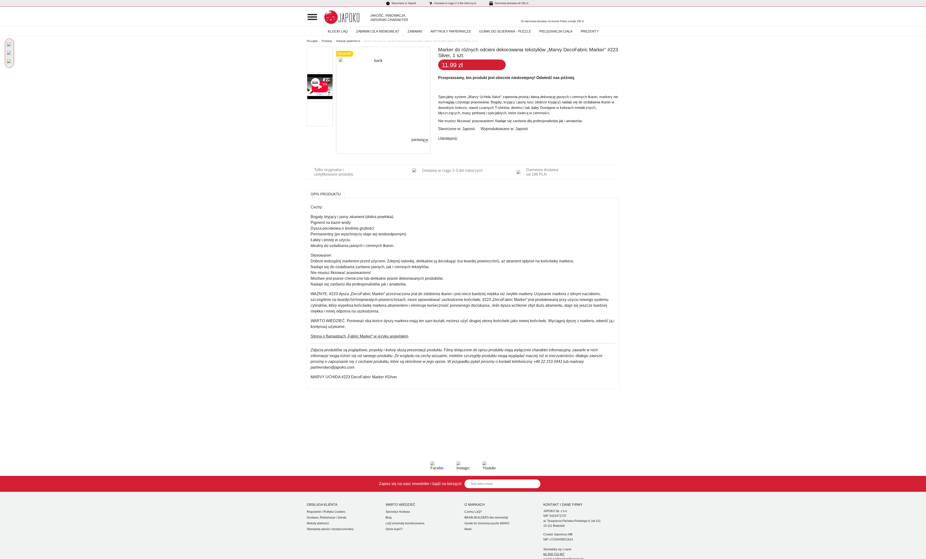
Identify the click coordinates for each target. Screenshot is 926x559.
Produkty (327, 41)
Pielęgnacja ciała (555, 31)
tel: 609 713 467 (554, 554)
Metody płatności (318, 523)
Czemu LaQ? (473, 511)
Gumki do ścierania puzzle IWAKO (486, 523)
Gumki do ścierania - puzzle (505, 31)
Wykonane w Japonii (403, 3)
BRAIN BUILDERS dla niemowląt (486, 517)
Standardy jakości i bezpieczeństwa (330, 529)
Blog (389, 517)
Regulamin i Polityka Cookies (326, 511)
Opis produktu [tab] (326, 194)
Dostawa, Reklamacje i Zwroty (326, 517)
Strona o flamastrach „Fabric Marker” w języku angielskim (359, 336)
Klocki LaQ (338, 31)
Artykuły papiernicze (450, 31)
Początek (312, 41)
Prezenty (590, 31)
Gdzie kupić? (394, 529)
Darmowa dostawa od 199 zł (511, 3)
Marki (468, 529)
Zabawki (415, 31)
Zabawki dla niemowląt (377, 31)
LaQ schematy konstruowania (405, 523)
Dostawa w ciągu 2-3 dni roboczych (455, 3)
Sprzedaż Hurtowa (398, 511)
